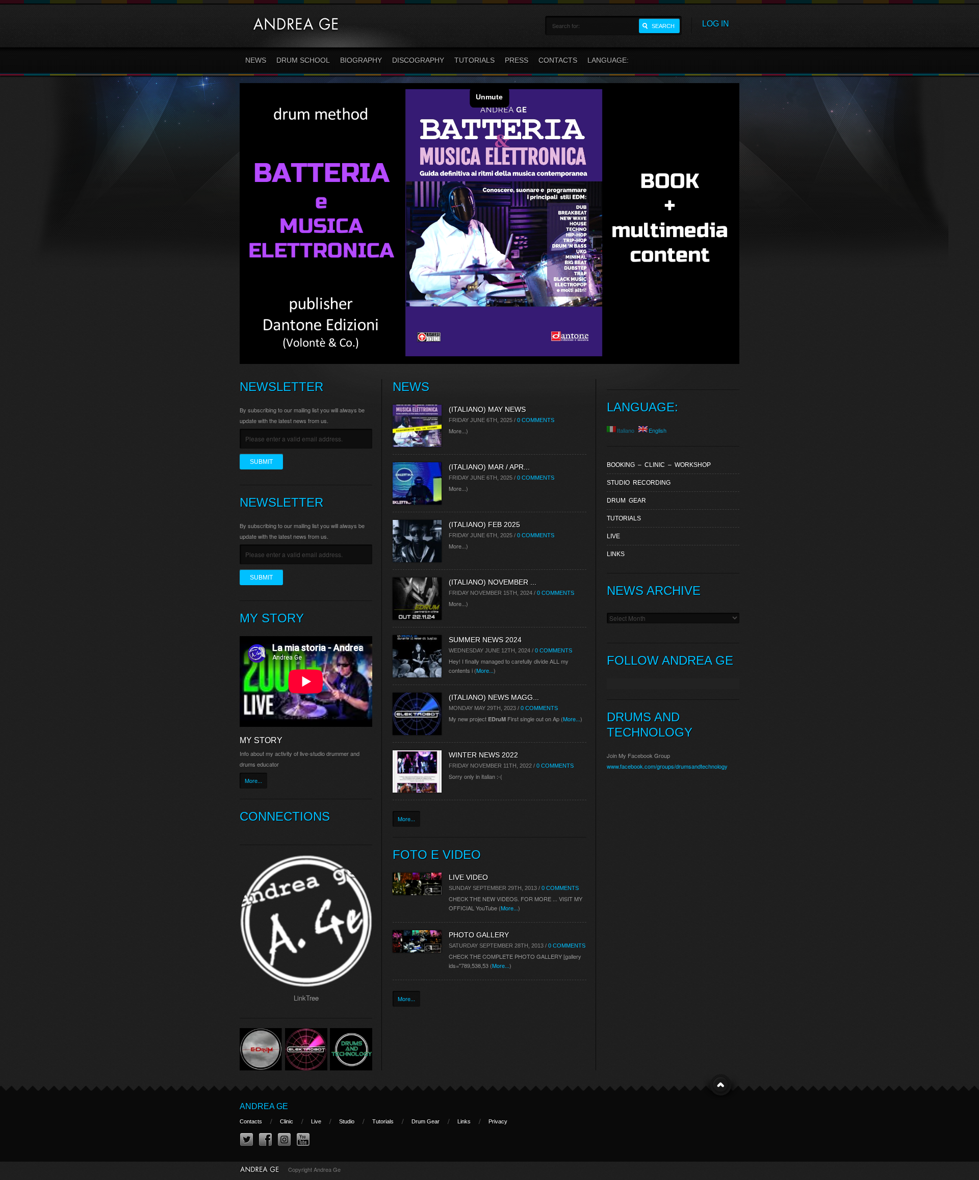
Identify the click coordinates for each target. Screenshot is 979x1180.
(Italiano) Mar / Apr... (489, 467)
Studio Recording (639, 482)
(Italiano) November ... (492, 582)
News (255, 60)
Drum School (303, 60)
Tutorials (474, 60)
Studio (346, 1121)
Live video (468, 877)
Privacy (497, 1121)
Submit (261, 461)
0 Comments (535, 420)
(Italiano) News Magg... (494, 697)
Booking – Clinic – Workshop (659, 464)
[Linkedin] (284, 1140)
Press (516, 60)
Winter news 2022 (483, 755)
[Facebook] (265, 1140)
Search (663, 26)
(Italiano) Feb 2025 (484, 524)
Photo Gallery (479, 935)
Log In (715, 23)
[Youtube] (303, 1140)
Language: (609, 60)
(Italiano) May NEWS (487, 409)
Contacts (557, 60)
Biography (361, 60)
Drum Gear (626, 500)
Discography (418, 60)
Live (613, 536)
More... (253, 780)
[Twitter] (246, 1140)
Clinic (286, 1121)
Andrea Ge (264, 1106)
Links (616, 554)
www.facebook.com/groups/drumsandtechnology (667, 766)
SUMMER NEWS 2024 (485, 640)
